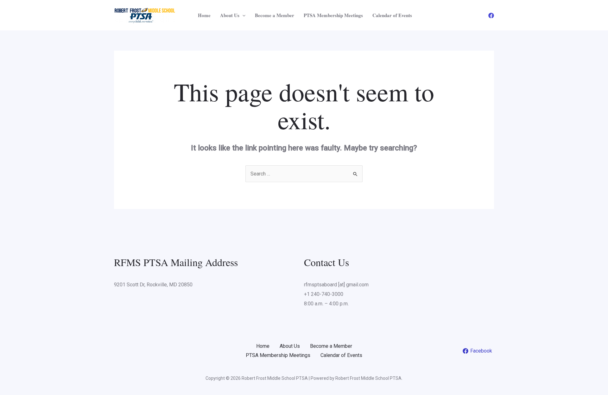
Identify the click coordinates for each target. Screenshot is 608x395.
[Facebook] (491, 15)
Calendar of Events (392, 15)
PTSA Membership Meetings (333, 15)
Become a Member (274, 15)
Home (204, 15)
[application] (242, 15)
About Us (229, 15)
